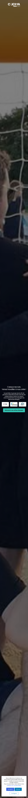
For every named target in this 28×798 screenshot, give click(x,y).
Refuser (18, 789)
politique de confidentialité (14, 785)
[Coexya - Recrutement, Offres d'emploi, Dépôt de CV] (14, 5)
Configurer (14, 793)
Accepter (10, 789)
